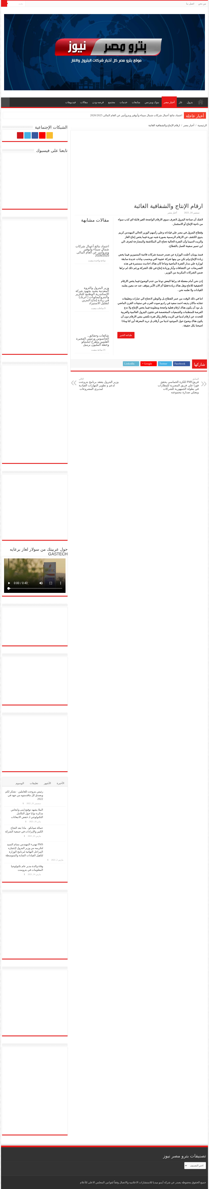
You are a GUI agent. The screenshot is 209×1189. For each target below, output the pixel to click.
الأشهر (47, 783)
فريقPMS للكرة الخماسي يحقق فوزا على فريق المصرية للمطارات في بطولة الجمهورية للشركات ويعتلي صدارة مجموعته (178, 386)
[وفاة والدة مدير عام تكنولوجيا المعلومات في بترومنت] (55, 871)
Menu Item (200, 101)
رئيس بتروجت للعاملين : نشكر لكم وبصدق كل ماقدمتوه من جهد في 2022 (24, 795)
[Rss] (44, 3)
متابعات (136, 102)
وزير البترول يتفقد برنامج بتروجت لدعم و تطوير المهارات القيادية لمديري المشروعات (99, 384)
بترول (190, 102)
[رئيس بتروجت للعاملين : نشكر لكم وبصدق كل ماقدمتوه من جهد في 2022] (55, 797)
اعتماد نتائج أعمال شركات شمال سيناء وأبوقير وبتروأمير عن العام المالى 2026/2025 (136, 115)
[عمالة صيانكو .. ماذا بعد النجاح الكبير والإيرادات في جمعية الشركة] (55, 833)
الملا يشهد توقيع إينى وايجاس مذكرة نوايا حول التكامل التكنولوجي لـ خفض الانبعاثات (27, 813)
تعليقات (34, 783)
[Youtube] (28, 3)
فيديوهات (70, 102)
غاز (180, 102)
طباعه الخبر (126, 335)
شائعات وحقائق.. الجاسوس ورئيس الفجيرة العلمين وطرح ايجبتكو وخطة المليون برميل (92, 340)
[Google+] (40, 3)
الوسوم (20, 783)
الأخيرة (60, 783)
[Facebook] (36, 3)
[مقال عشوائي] (5, 102)
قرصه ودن (98, 102)
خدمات (123, 102)
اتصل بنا (190, 3)
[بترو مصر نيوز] (104, 51)
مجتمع (111, 102)
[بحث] (4, 4)
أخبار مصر (169, 102)
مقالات (84, 102)
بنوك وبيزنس (152, 102)
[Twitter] (32, 3)
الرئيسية (202, 125)
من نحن (202, 3)
